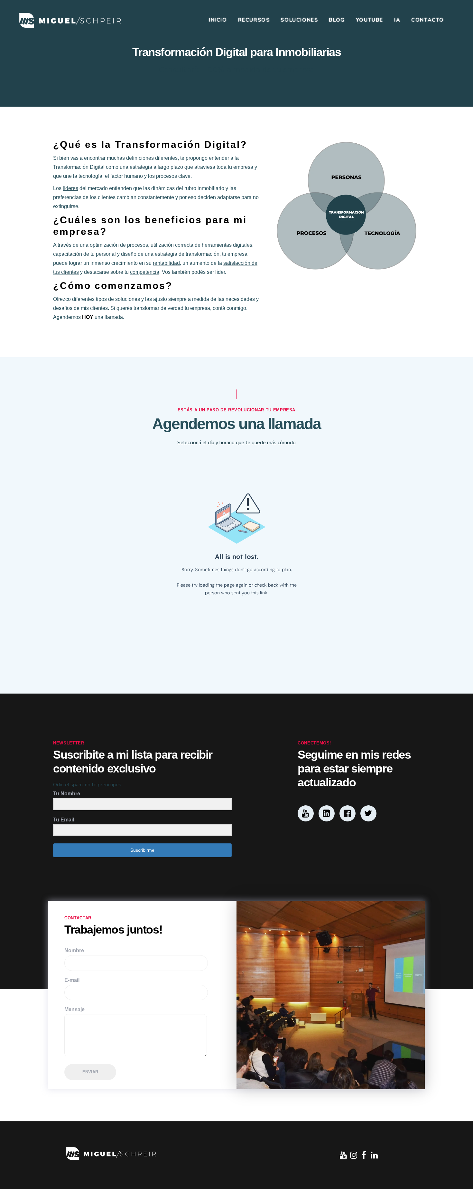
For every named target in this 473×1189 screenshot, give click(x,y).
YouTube (369, 20)
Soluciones (299, 20)
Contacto (427, 20)
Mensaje (74, 1009)
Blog (337, 20)
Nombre (74, 950)
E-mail (71, 980)
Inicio (218, 20)
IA (397, 20)
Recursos (254, 20)
